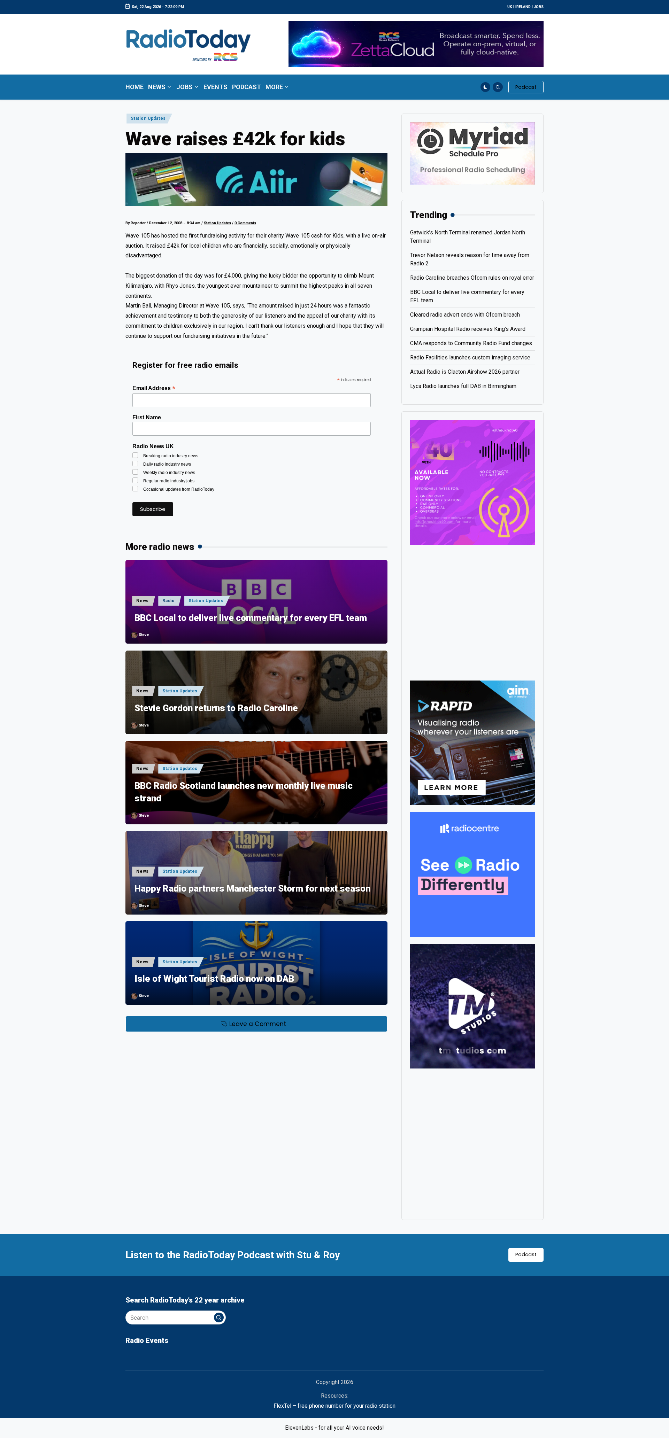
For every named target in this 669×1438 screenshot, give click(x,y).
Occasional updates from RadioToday (178, 489)
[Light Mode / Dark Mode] (485, 87)
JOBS (539, 7)
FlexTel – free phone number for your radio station (334, 1405)
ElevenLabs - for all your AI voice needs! (334, 1427)
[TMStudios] (472, 1005)
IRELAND (523, 7)
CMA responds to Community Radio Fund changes (471, 343)
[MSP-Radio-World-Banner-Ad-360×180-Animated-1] (472, 153)
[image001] (472, 482)
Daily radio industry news (167, 464)
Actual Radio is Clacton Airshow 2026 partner (465, 371)
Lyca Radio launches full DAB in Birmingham (463, 386)
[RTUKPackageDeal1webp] (256, 179)
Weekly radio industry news (169, 472)
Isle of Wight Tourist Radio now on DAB (214, 978)
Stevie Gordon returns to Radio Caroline (216, 708)
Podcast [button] (526, 1254)
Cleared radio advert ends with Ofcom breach (465, 314)
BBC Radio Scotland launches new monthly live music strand (243, 791)
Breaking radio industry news (170, 455)
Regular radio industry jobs (168, 481)
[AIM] (472, 742)
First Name (146, 417)
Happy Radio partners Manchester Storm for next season (252, 888)
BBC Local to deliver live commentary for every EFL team (250, 618)
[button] (526, 87)
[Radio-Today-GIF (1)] (472, 874)
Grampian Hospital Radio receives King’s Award (467, 329)
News (142, 600)
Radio (168, 600)
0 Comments (245, 223)
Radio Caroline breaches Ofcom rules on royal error (472, 277)
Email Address (153, 388)
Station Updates (148, 118)
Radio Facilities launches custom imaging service (470, 357)
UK (509, 7)
